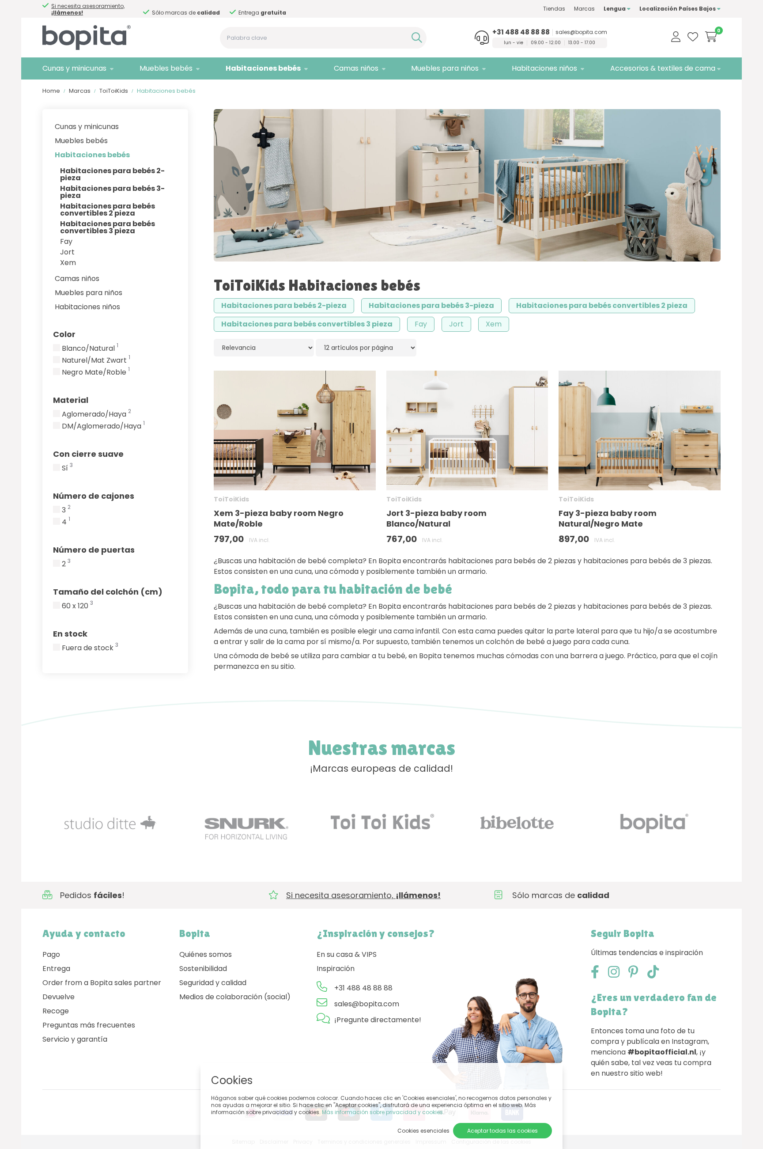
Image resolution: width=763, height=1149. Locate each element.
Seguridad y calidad (212, 983)
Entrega (56, 968)
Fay (66, 241)
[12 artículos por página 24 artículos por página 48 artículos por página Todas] (366, 347)
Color (64, 334)
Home (51, 91)
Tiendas (554, 8)
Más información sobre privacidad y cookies (382, 1112)
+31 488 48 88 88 (521, 32)
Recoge (55, 1011)
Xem (68, 263)
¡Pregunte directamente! (377, 1020)
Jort (67, 252)
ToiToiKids (113, 91)
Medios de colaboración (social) (235, 997)
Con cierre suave (88, 453)
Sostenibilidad (203, 968)
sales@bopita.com (581, 32)
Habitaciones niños (544, 68)
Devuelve (58, 997)
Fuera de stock (90, 648)
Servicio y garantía (74, 1039)
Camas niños (356, 68)
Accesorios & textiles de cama (662, 68)
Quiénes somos (205, 954)
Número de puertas (94, 549)
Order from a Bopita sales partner (101, 983)
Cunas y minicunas (74, 68)
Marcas (584, 8)
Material (70, 400)
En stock (70, 633)
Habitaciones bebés (263, 68)
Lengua (615, 8)
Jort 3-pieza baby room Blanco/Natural (436, 518)
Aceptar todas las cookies (502, 1130)
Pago (51, 954)
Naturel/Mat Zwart (96, 360)
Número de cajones (93, 495)
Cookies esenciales (423, 1130)
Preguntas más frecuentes (88, 1025)
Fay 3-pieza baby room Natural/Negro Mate (608, 518)
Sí (67, 468)
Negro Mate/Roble (96, 372)
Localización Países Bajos (678, 8)
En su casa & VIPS (347, 954)
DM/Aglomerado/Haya (103, 426)
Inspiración (336, 968)
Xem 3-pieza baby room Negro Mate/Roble (279, 518)
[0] (711, 36)
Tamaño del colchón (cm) (107, 591)
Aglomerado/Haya (96, 414)
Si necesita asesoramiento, (275, 9)
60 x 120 (77, 606)
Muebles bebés (166, 68)
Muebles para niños (445, 68)
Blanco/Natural (90, 348)
